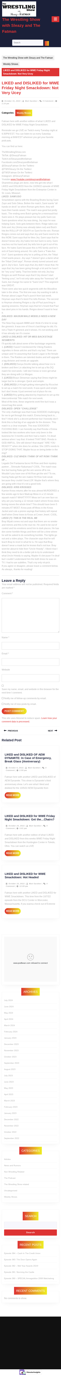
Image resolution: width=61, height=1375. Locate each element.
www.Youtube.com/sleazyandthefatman (30, 179)
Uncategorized (10, 1190)
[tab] (55, 19)
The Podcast (9, 1178)
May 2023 (8, 1088)
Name (5, 637)
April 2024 (8, 1019)
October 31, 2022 (12, 101)
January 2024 (10, 1038)
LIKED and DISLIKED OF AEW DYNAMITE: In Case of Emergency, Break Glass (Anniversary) (28, 758)
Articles (7, 1159)
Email (5, 653)
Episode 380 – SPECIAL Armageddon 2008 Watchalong (29, 1278)
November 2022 (11, 1126)
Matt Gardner (31, 101)
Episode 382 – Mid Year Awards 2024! (21, 1266)
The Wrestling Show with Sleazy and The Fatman (21, 25)
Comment (7, 593)
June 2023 (9, 1082)
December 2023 (11, 1044)
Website (6, 669)
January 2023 (10, 1113)
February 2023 (10, 1107)
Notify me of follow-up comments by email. (25, 698)
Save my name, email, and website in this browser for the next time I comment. (30, 691)
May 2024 (8, 1013)
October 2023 (10, 1057)
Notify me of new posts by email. (20, 704)
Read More (13, 796)
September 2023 (11, 1063)
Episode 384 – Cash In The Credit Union (22, 1253)
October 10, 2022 (17, 884)
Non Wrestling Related (14, 1172)
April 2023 (8, 1094)
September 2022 (11, 1138)
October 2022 (10, 1132)
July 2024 (8, 1000)
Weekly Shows (10, 64)
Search (30, 1216)
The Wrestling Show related (16, 1184)
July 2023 (8, 1075)
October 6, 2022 (16, 768)
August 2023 (9, 1069)
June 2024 (9, 1006)
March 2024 (9, 1025)
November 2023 (11, 1050)
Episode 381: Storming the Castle (19, 1272)
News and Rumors (12, 1165)
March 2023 (9, 1100)
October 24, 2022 (17, 826)
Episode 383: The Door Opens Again (20, 1259)
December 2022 (11, 1119)
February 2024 (10, 1032)
